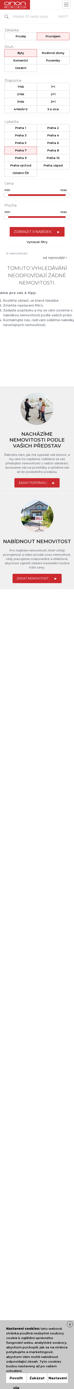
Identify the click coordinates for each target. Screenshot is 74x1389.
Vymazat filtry (37, 242)
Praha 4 (53, 135)
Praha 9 (21, 158)
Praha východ (20, 165)
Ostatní (20, 68)
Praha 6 (53, 143)
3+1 (53, 102)
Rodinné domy (53, 53)
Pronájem (53, 36)
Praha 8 (53, 150)
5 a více (53, 109)
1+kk (20, 87)
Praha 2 (53, 128)
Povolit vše (16, 1379)
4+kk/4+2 (21, 109)
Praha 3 (21, 135)
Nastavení (58, 1378)
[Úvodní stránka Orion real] (15, 5)
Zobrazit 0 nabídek (32, 232)
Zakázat (37, 1378)
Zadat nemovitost (32, 578)
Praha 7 (21, 150)
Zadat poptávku (32, 483)
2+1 (53, 94)
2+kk (20, 94)
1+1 (53, 87)
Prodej (21, 36)
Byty (20, 53)
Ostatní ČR (21, 173)
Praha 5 (20, 143)
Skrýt (63, 16)
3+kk (20, 102)
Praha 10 (53, 158)
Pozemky (53, 60)
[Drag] (5, 195)
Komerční (20, 60)
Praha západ (53, 165)
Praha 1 (20, 128)
